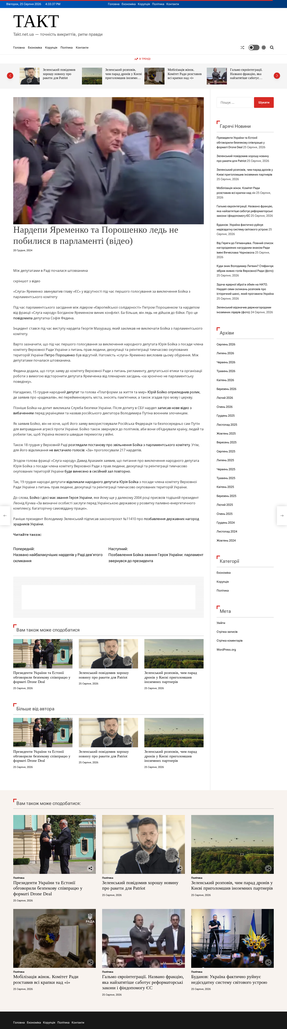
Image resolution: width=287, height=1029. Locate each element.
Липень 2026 (225, 353)
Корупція (144, 4)
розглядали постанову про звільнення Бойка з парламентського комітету (129, 445)
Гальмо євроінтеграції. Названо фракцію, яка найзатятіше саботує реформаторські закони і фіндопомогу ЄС (185, 78)
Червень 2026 (226, 362)
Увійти (221, 623)
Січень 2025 (225, 513)
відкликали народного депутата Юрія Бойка (102, 481)
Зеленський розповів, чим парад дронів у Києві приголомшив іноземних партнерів (61, 76)
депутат (73, 392)
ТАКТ (36, 21)
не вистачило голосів (66, 450)
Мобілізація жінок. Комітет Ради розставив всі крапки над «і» (122, 74)
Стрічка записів (227, 631)
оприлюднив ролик (184, 392)
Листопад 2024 (227, 531)
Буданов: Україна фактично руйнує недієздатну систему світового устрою (244, 76)
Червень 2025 (226, 469)
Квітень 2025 (225, 487)
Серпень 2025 (226, 451)
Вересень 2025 (227, 442)
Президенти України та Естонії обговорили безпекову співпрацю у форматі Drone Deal (41, 677)
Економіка (129, 4)
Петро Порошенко (59, 355)
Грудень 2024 (226, 522)
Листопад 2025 (227, 424)
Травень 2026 (226, 371)
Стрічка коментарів (230, 640)
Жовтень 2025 (226, 433)
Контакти (172, 4)
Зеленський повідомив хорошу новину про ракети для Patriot (104, 675)
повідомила (23, 318)
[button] (10, 76)
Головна (114, 4)
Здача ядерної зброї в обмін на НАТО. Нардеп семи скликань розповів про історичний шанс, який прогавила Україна (245, 289)
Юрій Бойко (157, 392)
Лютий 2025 (225, 504)
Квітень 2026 (225, 380)
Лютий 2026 (225, 397)
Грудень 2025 (226, 415)
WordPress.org (226, 649)
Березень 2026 (226, 389)
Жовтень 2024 (226, 540)
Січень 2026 (225, 406)
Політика (158, 4)
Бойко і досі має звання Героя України (61, 497)
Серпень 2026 (226, 344)
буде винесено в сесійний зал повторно (97, 471)
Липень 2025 (225, 460)
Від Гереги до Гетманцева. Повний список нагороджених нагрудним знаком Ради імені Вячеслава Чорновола (245, 247)
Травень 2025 (226, 478)
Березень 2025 (226, 496)
